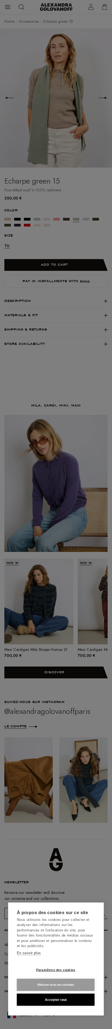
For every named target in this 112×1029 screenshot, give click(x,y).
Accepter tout (56, 1000)
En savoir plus (29, 953)
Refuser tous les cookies (56, 984)
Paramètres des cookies (55, 970)
